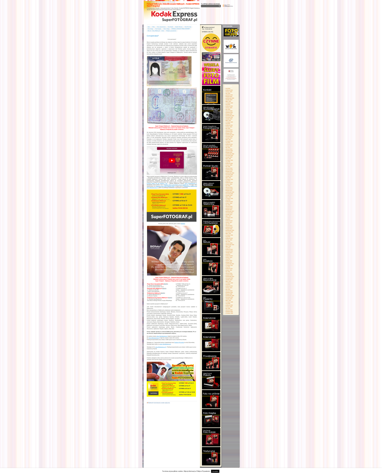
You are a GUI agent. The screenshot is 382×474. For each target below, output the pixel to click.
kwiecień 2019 (229, 182)
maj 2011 (228, 267)
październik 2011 (230, 263)
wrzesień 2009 (229, 297)
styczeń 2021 (229, 149)
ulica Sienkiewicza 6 (191, 183)
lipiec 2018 (228, 196)
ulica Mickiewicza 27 (154, 338)
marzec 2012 (229, 260)
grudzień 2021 (229, 131)
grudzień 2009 (229, 292)
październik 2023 (230, 98)
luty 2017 (228, 224)
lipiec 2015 (228, 246)
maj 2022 (228, 123)
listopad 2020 (229, 152)
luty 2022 (228, 128)
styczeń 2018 (229, 206)
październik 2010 (230, 276)
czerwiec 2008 (229, 313)
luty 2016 (228, 241)
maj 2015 (228, 247)
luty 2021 (228, 147)
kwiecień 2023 (229, 106)
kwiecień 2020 (229, 163)
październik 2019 (230, 173)
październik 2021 (230, 134)
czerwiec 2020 (229, 160)
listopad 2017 (229, 209)
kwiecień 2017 (229, 220)
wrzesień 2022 (229, 117)
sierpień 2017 (229, 214)
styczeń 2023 (229, 110)
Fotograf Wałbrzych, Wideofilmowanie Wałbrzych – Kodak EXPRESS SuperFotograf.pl (173, 5)
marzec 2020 (229, 165)
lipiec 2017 (228, 216)
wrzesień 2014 (229, 251)
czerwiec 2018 (229, 198)
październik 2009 (230, 295)
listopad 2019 (229, 171)
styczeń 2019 (229, 187)
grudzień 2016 (229, 227)
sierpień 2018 (229, 195)
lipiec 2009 (228, 300)
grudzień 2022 (229, 112)
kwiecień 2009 (229, 305)
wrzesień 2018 (229, 193)
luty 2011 (228, 271)
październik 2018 (230, 192)
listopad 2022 (229, 114)
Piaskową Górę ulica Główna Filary (165, 186)
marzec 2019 (229, 184)
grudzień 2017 (229, 208)
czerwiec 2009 (229, 302)
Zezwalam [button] (215, 471)
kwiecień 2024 (229, 90)
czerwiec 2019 (229, 179)
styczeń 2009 (229, 310)
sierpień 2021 (229, 138)
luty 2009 (228, 308)
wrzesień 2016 (229, 232)
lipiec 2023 (228, 101)
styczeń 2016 (229, 243)
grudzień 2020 (229, 150)
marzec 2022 (229, 126)
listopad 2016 (229, 228)
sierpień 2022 (229, 118)
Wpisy (225, 5)
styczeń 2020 (229, 168)
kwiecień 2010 (229, 286)
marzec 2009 (229, 306)
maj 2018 (228, 200)
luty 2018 (228, 204)
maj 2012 (228, 259)
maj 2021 (228, 142)
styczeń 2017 (229, 225)
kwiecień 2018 (229, 201)
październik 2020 (230, 153)
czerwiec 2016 (229, 235)
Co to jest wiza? (153, 36)
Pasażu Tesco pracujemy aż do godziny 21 (176, 185)
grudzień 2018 (229, 189)
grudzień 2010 (229, 275)
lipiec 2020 (228, 158)
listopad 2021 (229, 133)
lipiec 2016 (228, 233)
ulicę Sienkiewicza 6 (162, 336)
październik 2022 (230, 115)
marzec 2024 (229, 91)
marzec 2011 (229, 270)
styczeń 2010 (229, 290)
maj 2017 (228, 219)
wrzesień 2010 (229, 278)
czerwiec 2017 (229, 217)
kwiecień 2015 (229, 249)
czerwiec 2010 (229, 282)
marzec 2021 (229, 146)
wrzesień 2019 (229, 174)
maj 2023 (228, 104)
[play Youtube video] (172, 160)
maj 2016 (228, 236)
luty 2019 (228, 185)
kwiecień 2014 (229, 255)
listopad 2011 (229, 262)
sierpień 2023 (229, 99)
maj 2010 (228, 284)
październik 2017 (230, 211)
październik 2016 (230, 230)
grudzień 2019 (229, 169)
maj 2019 (228, 181)
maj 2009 (228, 303)
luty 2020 (228, 166)
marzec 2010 (229, 287)
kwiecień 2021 (229, 144)
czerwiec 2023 (229, 103)
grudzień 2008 (229, 311)
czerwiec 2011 (229, 265)
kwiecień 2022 (229, 125)
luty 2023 (228, 109)
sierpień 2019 (229, 176)
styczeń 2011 (229, 273)
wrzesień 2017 (229, 212)
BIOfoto (183, 223)
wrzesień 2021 (229, 136)
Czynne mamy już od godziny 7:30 (157, 183)
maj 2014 (228, 254)
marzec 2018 (229, 203)
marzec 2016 (229, 239)
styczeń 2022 (229, 130)
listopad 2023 (229, 96)
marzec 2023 (229, 107)
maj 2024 (228, 88)
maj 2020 (228, 161)
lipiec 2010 (228, 281)
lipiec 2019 (228, 177)
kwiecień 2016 (229, 238)
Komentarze (227, 6)
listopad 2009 (229, 294)
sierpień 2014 (229, 252)
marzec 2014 (229, 257)
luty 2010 (228, 289)
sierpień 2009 (229, 298)
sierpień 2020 (229, 157)
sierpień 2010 (229, 279)
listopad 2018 (229, 190)
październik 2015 (230, 244)
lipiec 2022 (228, 120)
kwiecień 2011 (229, 268)
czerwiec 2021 (229, 141)
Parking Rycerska (179, 342)
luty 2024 (228, 93)
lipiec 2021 (228, 139)
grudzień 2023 (229, 95)
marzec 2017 (229, 222)
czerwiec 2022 (229, 122)
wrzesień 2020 (229, 155)
